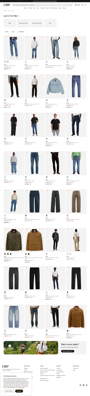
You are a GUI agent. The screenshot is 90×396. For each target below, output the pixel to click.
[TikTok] (87, 385)
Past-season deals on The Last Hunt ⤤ (47, 376)
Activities (42, 8)
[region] (16, 384)
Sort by (6, 31)
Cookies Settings (9, 391)
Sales (60, 8)
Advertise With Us (60, 371)
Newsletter (59, 377)
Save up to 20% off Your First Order (47, 370)
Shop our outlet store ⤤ (68, 351)
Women (30, 8)
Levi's (9, 10)
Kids (38, 8)
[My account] (82, 5)
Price (13, 31)
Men (34, 8)
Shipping (26, 368)
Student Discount (43, 378)
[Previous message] (19, 1)
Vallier (74, 370)
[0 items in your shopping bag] (85, 5)
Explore (64, 8)
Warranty (26, 373)
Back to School (54, 8)
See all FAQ (26, 380)
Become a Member (44, 368)
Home (5, 10)
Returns (25, 370)
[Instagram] (80, 385)
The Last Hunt (75, 368)
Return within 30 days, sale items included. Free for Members (45, 1)
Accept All (19, 391)
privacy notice (22, 387)
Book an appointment (28, 377)
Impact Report (59, 370)
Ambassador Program (61, 375)
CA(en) (78, 4)
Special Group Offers (44, 380)
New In (25, 8)
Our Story (58, 368)
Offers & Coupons (44, 371)
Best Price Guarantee (28, 371)
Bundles (42, 373)
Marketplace (26, 375)
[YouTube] (83, 385)
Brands (47, 8)
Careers (58, 373)
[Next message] (70, 1)
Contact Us (26, 379)
